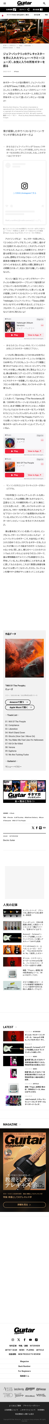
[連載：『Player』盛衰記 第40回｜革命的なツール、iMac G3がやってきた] (13, 1088)
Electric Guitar (8, 48)
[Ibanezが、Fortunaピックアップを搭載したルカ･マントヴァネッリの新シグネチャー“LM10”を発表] (13, 1048)
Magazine (12, 1124)
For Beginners (24, 1371)
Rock (18, 48)
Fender (10, 817)
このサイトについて (28, 1410)
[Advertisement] (24, 601)
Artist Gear (11, 1350)
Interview (27, 45)
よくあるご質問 (15, 1406)
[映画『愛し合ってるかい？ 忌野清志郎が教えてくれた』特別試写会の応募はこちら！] (13, 1061)
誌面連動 (12, 1354)
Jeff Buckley (19, 817)
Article (36, 1084)
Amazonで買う (17, 702)
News (35, 1056)
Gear (20, 45)
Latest (10, 1027)
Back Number (24, 1366)
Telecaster (7, 821)
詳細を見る (25, 1205)
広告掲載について (11, 1410)
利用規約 (41, 1410)
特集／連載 (23, 1346)
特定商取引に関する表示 (24, 1414)
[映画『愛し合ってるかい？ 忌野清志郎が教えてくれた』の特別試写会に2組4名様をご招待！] (13, 1073)
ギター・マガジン (9, 45)
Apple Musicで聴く (19, 707)
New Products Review (29, 1354)
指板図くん (24, 1376)
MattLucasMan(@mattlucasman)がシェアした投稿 (26, 220)
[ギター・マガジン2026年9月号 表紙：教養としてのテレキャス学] (24, 1188)
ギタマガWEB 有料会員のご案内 (18, 15)
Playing (30, 1350)
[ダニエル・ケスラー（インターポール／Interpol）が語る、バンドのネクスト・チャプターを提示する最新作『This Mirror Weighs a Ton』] (13, 1036)
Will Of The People (19, 821)
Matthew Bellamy (31, 817)
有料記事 (37, 15)
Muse (42, 817)
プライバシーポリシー (31, 1406)
